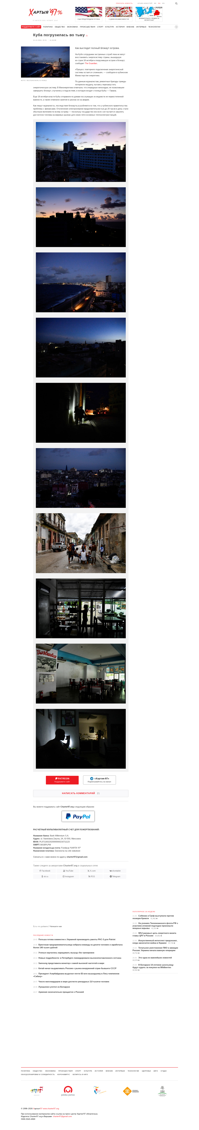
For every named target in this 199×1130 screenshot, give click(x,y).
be (155, 3)
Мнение (130, 27)
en (163, 3)
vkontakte (116, 871)
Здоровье (146, 1071)
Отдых (164, 1071)
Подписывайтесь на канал (99, 780)
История (120, 27)
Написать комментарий (81, 793)
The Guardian (91, 63)
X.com (93, 871)
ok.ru (46, 876)
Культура (109, 27)
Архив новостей (145, 3)
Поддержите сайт (62, 780)
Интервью (141, 27)
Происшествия (87, 27)
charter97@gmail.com (62, 1116)
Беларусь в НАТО (80, 1074)
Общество (60, 27)
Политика (48, 27)
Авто (156, 1071)
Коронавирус (63, 1074)
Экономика (72, 27)
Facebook (46, 871)
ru (159, 3)
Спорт (100, 27)
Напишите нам (56, 926)
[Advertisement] (74, 903)
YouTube (69, 871)
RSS (93, 876)
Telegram (116, 876)
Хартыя (45, 12)
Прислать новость (124, 3)
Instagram (69, 876)
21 (87, 36)
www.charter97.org (51, 1108)
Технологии (154, 27)
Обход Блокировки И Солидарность (38, 1074)
